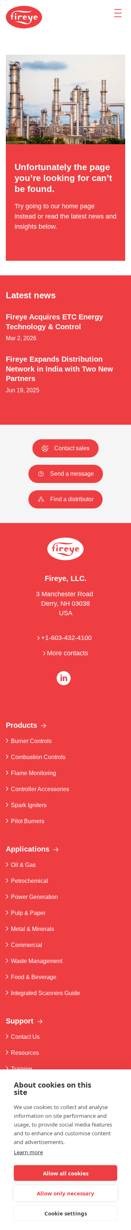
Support (19, 1021)
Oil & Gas (23, 865)
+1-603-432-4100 (67, 637)
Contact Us (25, 1037)
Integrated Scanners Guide (45, 993)
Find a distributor (72, 499)
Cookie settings (65, 1213)
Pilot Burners (27, 821)
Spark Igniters (29, 805)
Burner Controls (31, 741)
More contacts (67, 653)
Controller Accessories (40, 789)
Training (21, 1069)
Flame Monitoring (33, 773)
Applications (27, 849)
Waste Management (36, 961)
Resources (25, 1053)
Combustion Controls (38, 757)
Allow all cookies (65, 1173)
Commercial (26, 945)
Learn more (28, 1152)
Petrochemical (29, 881)
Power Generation (34, 897)
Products (21, 725)
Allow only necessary (65, 1193)
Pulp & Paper (28, 913)
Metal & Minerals (32, 929)
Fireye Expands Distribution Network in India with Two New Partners (59, 368)
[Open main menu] (118, 12)
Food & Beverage (33, 977)
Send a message (72, 474)
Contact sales (72, 448)
